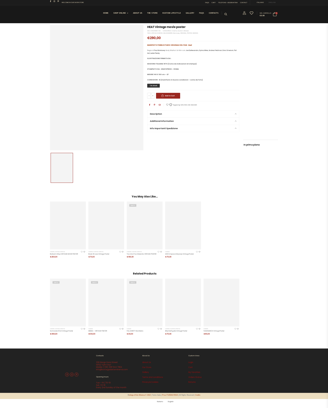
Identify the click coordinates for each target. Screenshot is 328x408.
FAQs (207, 2)
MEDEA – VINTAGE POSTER (97, 331)
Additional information (162, 121)
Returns (192, 382)
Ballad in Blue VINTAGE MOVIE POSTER (64, 254)
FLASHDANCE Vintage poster (214, 331)
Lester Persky (155, 53)
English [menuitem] (272, 2)
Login (190, 362)
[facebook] (50, 1)
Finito (133, 205)
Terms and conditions (152, 377)
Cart (214, 2)
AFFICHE (154, 33)
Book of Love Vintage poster (98, 254)
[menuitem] (259, 2)
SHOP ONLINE (119, 13)
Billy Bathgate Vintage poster (176, 331)
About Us (137, 13)
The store (152, 13)
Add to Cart (170, 96)
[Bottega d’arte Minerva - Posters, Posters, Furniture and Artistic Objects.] (59, 14)
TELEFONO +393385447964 (228, 2)
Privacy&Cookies (150, 382)
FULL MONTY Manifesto (135, 331)
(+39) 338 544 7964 (112, 367)
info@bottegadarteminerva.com (112, 369)
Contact (243, 2)
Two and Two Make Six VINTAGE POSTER (141, 254)
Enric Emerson (228, 50)
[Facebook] (149, 105)
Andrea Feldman (215, 50)
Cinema (174, 31)
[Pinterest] (154, 105)
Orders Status (195, 377)
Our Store (146, 367)
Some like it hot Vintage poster (61, 331)
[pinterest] (58, 1)
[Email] (160, 105)
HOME (106, 13)
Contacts (214, 13)
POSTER (189, 33)
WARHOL (195, 33)
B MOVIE (160, 33)
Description (156, 114)
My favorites (194, 372)
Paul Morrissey (160, 50)
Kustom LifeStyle (171, 13)
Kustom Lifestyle (183, 31)
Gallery (190, 13)
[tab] (193, 113)
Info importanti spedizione (164, 128)
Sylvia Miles (203, 50)
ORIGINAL (183, 33)
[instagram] (54, 1)
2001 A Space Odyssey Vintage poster (179, 254)
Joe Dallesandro (192, 50)
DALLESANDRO (168, 33)
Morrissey (176, 33)
